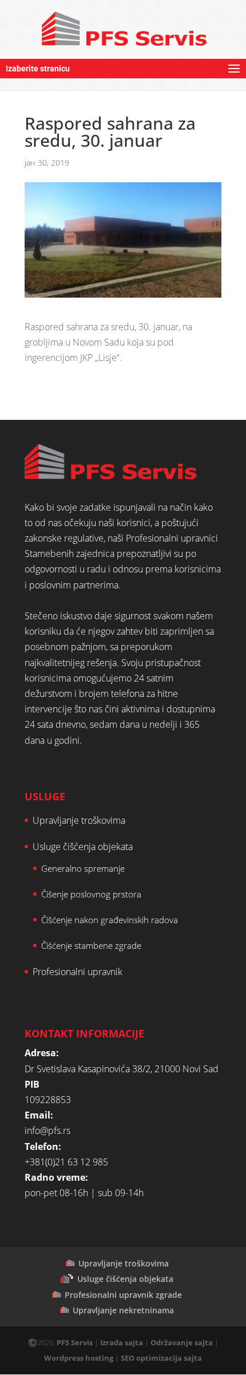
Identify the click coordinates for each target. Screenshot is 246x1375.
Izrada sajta (121, 1342)
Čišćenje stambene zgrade (91, 945)
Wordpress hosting (78, 1358)
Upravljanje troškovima (79, 820)
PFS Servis (75, 1342)
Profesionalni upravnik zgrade (123, 1294)
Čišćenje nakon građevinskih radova (109, 919)
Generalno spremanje (83, 868)
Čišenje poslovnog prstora (91, 894)
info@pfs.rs (47, 1130)
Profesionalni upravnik (77, 971)
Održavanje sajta (181, 1342)
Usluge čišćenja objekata (83, 846)
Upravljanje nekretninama (123, 1310)
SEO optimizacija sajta (161, 1358)
